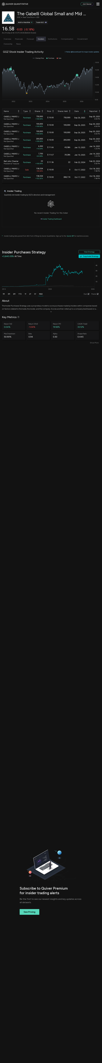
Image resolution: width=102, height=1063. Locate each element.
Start (85, 294)
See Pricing (29, 912)
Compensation (67, 39)
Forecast (30, 39)
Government (82, 39)
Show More (94, 343)
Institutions (52, 39)
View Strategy (89, 252)
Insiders (41, 39)
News (18, 44)
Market (93, 294)
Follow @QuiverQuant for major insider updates (82, 52)
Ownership (8, 44)
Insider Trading (14, 191)
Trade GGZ (40, 22)
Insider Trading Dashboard (52, 219)
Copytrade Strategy (90, 256)
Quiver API (70, 236)
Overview (7, 39)
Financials (19, 39)
